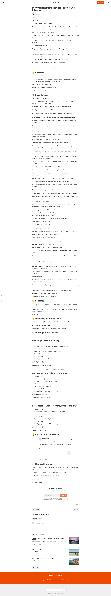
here (51, 84)
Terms (59, 586)
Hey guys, (34, 560)
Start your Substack (52, 590)
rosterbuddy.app (48, 359)
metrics (40, 351)
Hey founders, (35, 551)
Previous (37, 509)
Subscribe (100, 2)
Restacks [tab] (40, 518)
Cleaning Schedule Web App (45, 341)
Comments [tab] (35, 518)
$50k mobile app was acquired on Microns (44, 559)
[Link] (30, 73)
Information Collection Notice (55, 499)
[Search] (92, 2)
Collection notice (64, 586)
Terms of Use (61, 498)
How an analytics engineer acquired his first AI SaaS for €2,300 (48, 539)
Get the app (61, 590)
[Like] (33, 17)
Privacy (55, 586)
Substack (49, 593)
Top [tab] (33, 534)
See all (34, 567)
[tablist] (37, 518)
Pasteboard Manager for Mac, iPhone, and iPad (54, 406)
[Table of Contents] (1, 298)
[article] (55, 542)
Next (75, 509)
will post (69, 322)
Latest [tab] (37, 534)
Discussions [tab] (42, 534)
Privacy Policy (65, 499)
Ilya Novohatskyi (38, 544)
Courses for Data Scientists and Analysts (51, 373)
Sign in (107, 2)
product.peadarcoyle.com (50, 391)
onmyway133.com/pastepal (51, 424)
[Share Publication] (95, 2)
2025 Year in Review (38, 550)
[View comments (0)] (36, 17)
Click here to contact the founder (41, 365)
